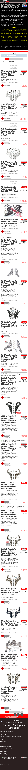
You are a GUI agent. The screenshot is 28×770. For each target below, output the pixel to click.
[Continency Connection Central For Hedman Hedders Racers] (14, 725)
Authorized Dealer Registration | (8, 749)
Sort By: (13, 53)
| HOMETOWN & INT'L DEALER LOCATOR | (11, 736)
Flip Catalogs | (3, 734)
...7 (20, 59)
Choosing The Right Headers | (7, 731)
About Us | (3, 741)
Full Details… (4, 82)
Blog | (1, 739)
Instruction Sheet (13, 82)
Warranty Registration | (6, 746)
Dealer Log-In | (4, 751)
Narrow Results (9, 55)
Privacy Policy (3, 754)
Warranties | (3, 744)
